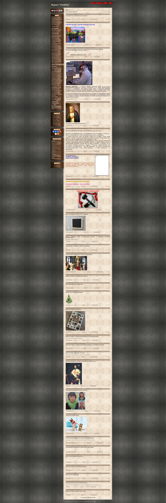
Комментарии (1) (94, 19)
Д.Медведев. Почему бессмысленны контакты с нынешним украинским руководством (84, 235)
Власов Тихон (56, 89)
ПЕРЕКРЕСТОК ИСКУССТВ (78, 54)
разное (59, 75)
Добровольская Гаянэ (56, 85)
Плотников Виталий (57, 55)
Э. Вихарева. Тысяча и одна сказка (74, 489)
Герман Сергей (56, 50)
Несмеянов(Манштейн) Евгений (56, 19)
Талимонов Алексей (55, 78)
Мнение (53, 152)
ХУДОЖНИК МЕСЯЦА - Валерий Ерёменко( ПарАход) (77, 22)
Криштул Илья (58, 48)
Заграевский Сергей (55, 34)
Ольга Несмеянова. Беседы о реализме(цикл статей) (77, 128)
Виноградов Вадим (56, 72)
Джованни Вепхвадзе (72, 86)
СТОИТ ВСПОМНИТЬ (56, 105)
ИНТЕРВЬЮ (53, 151)
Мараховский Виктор (54, 80)
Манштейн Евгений (56, 18)
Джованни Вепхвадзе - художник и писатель (75, 59)
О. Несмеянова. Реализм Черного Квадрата (75, 212)
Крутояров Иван (54, 46)
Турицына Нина (57, 31)
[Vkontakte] (59, 10)
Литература (53, 147)
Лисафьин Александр (54, 54)
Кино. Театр (68, 19)
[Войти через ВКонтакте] (56, 132)
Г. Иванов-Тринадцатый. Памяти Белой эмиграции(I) (77, 445)
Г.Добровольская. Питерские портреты (74, 388)
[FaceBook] (56, 10)
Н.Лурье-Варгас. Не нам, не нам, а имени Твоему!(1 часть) (78, 359)
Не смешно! (68, 356)
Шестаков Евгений (57, 82)
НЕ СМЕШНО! (55, 102)
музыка (56, 40)
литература (54, 35)
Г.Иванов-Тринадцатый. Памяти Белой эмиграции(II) (77, 436)
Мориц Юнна (54, 107)
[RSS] (52, 10)
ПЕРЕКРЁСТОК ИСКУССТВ (56, 79)
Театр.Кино (57, 92)
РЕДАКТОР (53, 141)
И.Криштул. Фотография (71, 473)
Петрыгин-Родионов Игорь (55, 74)
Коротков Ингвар (69, 340)
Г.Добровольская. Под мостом (73, 282)
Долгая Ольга (53, 42)
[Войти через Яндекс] (60, 132)
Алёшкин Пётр (54, 90)
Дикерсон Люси (54, 60)
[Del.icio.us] (54, 10)
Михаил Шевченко (54, 16)
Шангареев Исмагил (54, 61)
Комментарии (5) (96, 232)
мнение (53, 31)
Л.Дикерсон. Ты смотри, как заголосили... (75, 14)
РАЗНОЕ (53, 145)
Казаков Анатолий (54, 67)
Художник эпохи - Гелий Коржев (73, 189)
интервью (59, 40)
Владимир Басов (54, 49)
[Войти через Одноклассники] (58, 134)
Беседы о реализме (54, 51)
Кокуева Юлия (53, 36)
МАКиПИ (53, 40)
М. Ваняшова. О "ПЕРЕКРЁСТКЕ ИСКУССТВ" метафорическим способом (81, 47)
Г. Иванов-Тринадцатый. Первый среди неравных (76, 253)
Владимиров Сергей (54, 75)
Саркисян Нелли (55, 62)
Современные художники (70, 209)
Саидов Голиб (56, 47)
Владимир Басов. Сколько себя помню (74, 154)
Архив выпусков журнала (56, 52)
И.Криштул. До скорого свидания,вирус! (74, 465)
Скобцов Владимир (58, 59)
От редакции (54, 27)
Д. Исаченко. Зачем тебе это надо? (74, 351)
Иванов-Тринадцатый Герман (55, 45)
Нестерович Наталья (69, 433)
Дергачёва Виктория (54, 21)
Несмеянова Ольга (56, 30)
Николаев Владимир (54, 83)
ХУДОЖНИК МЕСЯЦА (55, 41)
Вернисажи (53, 73)
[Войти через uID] (54, 132)
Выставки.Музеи (55, 43)
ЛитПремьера (57, 64)
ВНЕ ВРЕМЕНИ (68, 462)
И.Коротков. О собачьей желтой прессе (74, 274)
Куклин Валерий (54, 93)
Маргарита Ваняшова (69, 56)
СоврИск (54, 87)
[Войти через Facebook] (58, 132)
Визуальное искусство (54, 97)
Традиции (53, 150)
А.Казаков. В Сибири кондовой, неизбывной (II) (76, 343)
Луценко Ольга (56, 57)
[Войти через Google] (56, 134)
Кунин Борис (60, 35)
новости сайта (57, 17)
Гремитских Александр (55, 20)
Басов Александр (54, 23)
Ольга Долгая (68, 186)
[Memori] (58, 10)
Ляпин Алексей (57, 39)
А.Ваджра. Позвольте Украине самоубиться (75, 244)
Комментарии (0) (97, 56)
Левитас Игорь (59, 60)
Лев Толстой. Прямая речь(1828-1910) (74, 454)
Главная (66, 9)
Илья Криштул (68, 305)
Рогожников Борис (54, 58)
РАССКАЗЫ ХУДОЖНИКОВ (56, 70)
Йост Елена (57, 84)
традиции (55, 33)
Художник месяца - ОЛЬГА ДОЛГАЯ (74, 179)
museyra (82, 19)
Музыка (53, 149)
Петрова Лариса (53, 76)
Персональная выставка (58, 22)
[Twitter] (61, 10)
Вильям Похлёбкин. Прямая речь (73, 308)
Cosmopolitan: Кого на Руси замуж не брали (75, 481)
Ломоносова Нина (57, 77)
